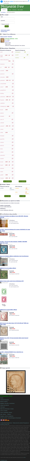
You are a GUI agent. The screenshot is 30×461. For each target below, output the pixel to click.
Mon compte (20, 9)
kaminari (2, 168)
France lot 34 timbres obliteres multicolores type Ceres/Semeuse (14, 256)
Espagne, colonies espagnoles (6, 416)
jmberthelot (2, 96)
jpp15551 (2, 139)
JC (1, 67)
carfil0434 (2, 103)
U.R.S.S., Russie (3, 410)
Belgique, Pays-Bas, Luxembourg (7, 403)
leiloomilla (2, 77)
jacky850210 (3, 90)
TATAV (1, 132)
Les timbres (3, 12)
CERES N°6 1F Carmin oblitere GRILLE (8, 309)
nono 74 (2, 119)
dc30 (1, 52)
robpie (1, 171)
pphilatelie (2, 80)
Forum (10, 9)
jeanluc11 (2, 73)
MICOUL (2, 145)
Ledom (1, 129)
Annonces (14, 9)
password (3, 20)
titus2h (1, 109)
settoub (1, 152)
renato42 (2, 70)
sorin (16, 192)
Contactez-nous (3, 460)
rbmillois (17, 57)
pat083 (1, 174)
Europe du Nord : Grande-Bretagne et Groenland (10, 417)
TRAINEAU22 (3, 106)
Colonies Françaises (4, 399)
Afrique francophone (4, 405)
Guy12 (1, 165)
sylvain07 (2, 126)
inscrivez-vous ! (4, 31)
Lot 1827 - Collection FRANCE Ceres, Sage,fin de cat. (11, 351)
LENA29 (2, 122)
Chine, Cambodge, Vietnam (6, 412)
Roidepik (2, 135)
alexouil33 (2, 155)
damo (1, 148)
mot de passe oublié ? (5, 30)
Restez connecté (5, 24)
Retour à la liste (3, 36)
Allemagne (2, 407)
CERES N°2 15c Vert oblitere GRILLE (8, 268)
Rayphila (2, 100)
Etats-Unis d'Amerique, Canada (7, 408)
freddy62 (2, 116)
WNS (25, 457)
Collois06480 (3, 83)
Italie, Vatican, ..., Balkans (5, 414)
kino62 (1, 161)
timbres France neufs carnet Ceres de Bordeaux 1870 (12, 281)
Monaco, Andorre (4, 401)
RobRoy (2, 93)
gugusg (2, 113)
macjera (2, 142)
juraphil (17, 54)
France (1, 397)
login (2, 16)
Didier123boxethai (4, 59)
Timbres (4, 9)
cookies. (11, 1)
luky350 (2, 158)
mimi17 (1, 87)
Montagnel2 (17, 52)
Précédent (10, 36)
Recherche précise (11, 12)
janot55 (2, 188)
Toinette (2, 178)
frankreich (2, 64)
